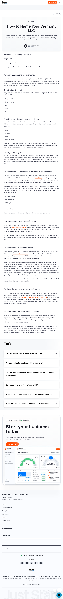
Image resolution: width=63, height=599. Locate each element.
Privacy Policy (5, 511)
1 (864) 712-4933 (8, 494)
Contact (4, 504)
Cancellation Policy (7, 507)
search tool (38, 178)
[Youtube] (41, 563)
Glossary (4, 517)
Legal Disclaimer (6, 514)
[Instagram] (22, 563)
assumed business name (20, 254)
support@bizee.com (22, 494)
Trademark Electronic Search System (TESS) (33, 297)
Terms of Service (7, 578)
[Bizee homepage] (5, 2)
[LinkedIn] (36, 563)
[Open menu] (59, 2)
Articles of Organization (18, 227)
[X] (31, 563)
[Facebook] (27, 563)
